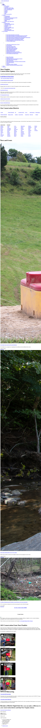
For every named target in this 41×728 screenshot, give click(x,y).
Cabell (2, 131)
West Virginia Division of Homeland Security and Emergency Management (18, 37)
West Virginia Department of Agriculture (12, 34)
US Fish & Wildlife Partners (10, 41)
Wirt (35, 128)
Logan (15, 128)
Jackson (8, 133)
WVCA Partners (5, 31)
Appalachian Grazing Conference (11, 64)
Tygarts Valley (20, 114)
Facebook (6, 10)
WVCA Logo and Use (8, 14)
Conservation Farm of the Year (9, 24)
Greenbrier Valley (21, 112)
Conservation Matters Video (8, 7)
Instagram (6, 11)
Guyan (26, 112)
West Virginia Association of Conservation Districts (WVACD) (16, 36)
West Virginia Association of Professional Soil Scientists (15, 38)
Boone (2, 128)
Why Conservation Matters (4, 78)
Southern (16, 114)
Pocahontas (22, 133)
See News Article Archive (20, 607)
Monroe (22, 127)
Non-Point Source (7, 19)
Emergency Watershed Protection (5, 102)
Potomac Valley (10, 114)
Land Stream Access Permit (8, 18)
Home (3, 4)
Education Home (7, 23)
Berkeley (2, 127)
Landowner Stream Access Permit (5, 98)
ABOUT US (11, 78)
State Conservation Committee (9, 8)
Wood (35, 129)
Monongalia (23, 126)
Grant (8, 127)
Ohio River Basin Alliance (10, 50)
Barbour (2, 126)
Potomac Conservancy (10, 57)
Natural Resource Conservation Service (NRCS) (14, 52)
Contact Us (4, 66)
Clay (1, 133)
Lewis (15, 126)
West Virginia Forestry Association (11, 48)
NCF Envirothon (9, 45)
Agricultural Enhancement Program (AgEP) (6, 80)
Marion (15, 130)
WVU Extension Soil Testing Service (12, 53)
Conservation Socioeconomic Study (9, 88)
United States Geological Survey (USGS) (13, 44)
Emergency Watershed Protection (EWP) (10, 17)
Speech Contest (6, 28)
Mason (15, 132)
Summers (29, 130)
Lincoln (15, 127)
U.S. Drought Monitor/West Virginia (26, 620)
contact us (2, 0)
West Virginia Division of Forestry (11, 59)
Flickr (5, 13)
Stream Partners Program (4, 90)
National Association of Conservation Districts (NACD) (15, 40)
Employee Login (5, 725)
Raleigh (29, 126)
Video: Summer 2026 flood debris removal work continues (8, 552)
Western (36, 114)
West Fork (31, 114)
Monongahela (37, 112)
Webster (35, 126)
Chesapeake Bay (7, 16)
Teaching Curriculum (7, 26)
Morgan (22, 128)
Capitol (2, 112)
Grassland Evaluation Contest (9, 27)
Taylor (29, 131)
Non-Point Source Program (4, 84)
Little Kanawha (32, 112)
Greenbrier (9, 128)
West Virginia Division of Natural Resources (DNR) (14, 39)
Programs (3, 15)
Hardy (8, 131)
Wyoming (36, 130)
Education (4, 22)
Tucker (29, 132)
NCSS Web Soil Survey (10, 62)
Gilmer (8, 126)
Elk (15, 112)
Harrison (8, 132)
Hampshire (9, 129)
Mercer (15, 133)
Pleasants (22, 132)
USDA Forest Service (9, 60)
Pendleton (22, 131)
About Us (4, 5)
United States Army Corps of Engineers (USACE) (14, 58)
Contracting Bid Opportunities (5, 694)
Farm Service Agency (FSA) (10, 46)
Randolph (29, 127)
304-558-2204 (6, 0)
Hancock (8, 130)
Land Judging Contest (7, 29)
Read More (2, 349)
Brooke (2, 130)
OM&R (5, 20)
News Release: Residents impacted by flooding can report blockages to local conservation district (14, 602)
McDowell (16, 129)
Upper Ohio (27, 114)
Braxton (2, 129)
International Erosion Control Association (12, 51)
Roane (29, 129)
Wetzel (35, 127)
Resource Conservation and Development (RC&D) (14, 65)
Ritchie (29, 128)
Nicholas (22, 129)
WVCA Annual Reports (8, 9)
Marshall (15, 131)
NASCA (7, 63)
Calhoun (2, 132)
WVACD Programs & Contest (9, 30)
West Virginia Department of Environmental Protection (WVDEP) (16, 35)
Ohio (21, 130)
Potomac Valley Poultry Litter (9, 21)
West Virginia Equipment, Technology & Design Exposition (15, 61)
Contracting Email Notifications (5, 699)
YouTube (5, 12)
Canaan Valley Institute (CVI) (11, 47)
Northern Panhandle (4, 114)
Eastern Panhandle (11, 112)
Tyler (29, 133)
